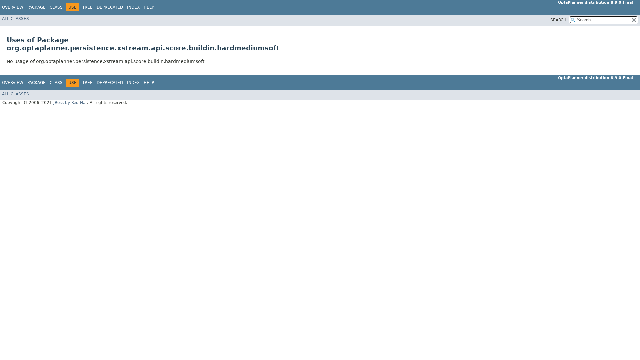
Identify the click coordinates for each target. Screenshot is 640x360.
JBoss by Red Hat (70, 102)
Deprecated (110, 7)
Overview (12, 7)
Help (149, 7)
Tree (87, 7)
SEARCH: (559, 20)
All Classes (15, 18)
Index (133, 7)
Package (36, 7)
